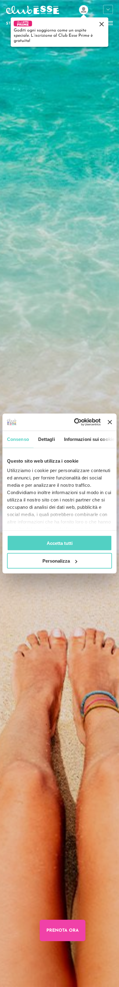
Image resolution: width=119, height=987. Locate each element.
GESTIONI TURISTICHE (108, 9)
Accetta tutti (60, 542)
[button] (59, 31)
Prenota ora (62, 930)
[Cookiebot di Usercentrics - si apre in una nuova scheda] (76, 422)
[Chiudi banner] (110, 422)
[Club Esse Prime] (83, 9)
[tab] (13, 978)
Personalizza (56, 561)
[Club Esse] (32, 14)
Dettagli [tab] (46, 439)
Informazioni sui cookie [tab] (89, 439)
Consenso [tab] (18, 439)
